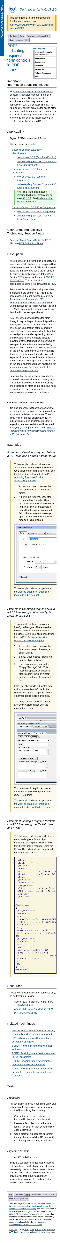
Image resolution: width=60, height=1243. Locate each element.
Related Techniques (43, 73)
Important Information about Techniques (44, 53)
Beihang (50, 1230)
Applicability (40, 58)
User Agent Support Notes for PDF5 (32, 240)
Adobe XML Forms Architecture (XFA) (33, 1009)
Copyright (13, 1230)
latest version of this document (22, 1209)
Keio (44, 1230)
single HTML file (32, 1211)
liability (17, 1232)
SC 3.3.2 (26, 198)
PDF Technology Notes (31, 243)
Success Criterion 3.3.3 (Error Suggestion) (33, 207)
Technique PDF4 (38, 36)
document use (39, 1232)
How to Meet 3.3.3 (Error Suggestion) (36, 211)
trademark (25, 1232)
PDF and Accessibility (25, 1013)
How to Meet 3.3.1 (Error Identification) (36, 157)
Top (10, 1195)
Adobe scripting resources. (23, 370)
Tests (37, 77)
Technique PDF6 (19, 40)
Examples (39, 66)
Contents (13, 36)
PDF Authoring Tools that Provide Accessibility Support (33, 477)
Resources (39, 69)
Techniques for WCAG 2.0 (38, 9)
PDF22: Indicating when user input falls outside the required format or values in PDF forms (32, 1072)
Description (40, 62)
